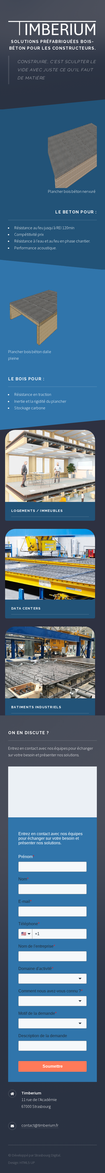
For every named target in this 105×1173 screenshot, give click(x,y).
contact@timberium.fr (39, 1125)
